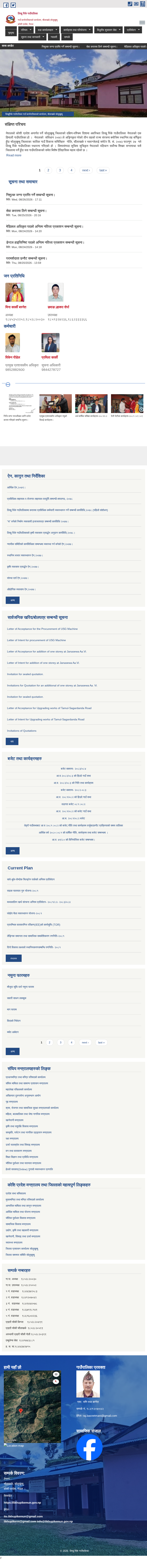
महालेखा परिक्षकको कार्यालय (19, 1089)
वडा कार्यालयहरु (44, 30)
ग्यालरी (54, 37)
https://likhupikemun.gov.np (22, 1502)
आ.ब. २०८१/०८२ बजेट (73, 818)
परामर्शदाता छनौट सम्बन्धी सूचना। (26, 258)
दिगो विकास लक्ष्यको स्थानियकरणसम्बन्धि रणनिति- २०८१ (34, 947)
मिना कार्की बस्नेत (15, 307)
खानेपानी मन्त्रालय (14, 1120)
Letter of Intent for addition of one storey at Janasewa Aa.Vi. (43, 662)
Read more (13, 155)
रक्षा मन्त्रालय (12, 1138)
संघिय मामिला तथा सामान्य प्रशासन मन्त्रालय (27, 1083)
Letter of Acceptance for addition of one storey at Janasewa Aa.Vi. (47, 651)
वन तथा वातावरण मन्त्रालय (19, 1150)
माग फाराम (12, 1009)
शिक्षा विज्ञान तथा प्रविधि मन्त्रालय (22, 1156)
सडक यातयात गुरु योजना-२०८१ (22, 890)
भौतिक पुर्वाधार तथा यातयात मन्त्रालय (23, 1163)
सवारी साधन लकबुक (16, 998)
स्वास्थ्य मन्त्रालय (14, 1242)
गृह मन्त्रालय (12, 1101)
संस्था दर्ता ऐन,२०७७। (18, 578)
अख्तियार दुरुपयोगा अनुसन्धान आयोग (23, 1095)
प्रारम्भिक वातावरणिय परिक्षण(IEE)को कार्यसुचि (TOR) (33, 924)
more (14, 958)
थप (12, 741)
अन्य (13, 600)
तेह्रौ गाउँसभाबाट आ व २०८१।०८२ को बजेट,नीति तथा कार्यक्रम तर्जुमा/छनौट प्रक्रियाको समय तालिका (73, 825)
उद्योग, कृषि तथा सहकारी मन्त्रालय (22, 1230)
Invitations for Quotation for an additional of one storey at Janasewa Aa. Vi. (52, 685)
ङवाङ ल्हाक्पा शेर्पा (58, 307)
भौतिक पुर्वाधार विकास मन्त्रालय (20, 1217)
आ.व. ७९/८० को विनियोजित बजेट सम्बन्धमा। (73, 839)
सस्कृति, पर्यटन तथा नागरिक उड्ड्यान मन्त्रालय (28, 1132)
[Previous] (6, 409)
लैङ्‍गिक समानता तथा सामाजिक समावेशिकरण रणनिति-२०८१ (35, 935)
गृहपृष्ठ (11, 32)
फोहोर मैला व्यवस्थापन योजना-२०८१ (24, 913)
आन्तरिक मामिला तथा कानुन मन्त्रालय (23, 1205)
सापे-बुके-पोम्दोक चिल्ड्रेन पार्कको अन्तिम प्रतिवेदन (31, 879)
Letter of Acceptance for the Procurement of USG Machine (42, 628)
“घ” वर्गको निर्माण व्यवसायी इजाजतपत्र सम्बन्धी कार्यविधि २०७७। (38, 521)
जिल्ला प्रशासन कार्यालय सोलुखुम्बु (22, 1248)
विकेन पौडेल (12, 357)
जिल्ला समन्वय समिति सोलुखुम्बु (20, 1254)
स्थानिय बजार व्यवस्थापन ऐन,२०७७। (25, 555)
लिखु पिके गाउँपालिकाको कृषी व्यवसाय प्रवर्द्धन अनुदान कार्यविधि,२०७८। (41, 532)
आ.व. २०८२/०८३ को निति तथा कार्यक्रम (73, 782)
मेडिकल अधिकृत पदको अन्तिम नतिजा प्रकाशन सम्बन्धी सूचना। (45, 226)
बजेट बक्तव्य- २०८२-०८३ (73, 790)
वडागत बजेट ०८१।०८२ (73, 804)
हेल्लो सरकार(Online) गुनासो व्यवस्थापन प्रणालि (29, 1169)
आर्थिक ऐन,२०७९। (16, 487)
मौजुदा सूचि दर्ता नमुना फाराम (20, 986)
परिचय (22, 30)
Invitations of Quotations (21, 730)
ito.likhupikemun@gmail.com (23, 1516)
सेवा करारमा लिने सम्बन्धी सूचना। (87, 46)
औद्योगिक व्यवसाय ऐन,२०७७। (21, 589)
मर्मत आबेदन (13, 1032)
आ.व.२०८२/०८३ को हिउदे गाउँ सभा (73, 775)
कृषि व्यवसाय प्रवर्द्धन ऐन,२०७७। (23, 566)
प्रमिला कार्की (50, 357)
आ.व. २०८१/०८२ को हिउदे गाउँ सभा (73, 797)
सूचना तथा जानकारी (29, 37)
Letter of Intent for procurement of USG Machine (36, 640)
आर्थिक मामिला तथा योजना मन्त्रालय (23, 1211)
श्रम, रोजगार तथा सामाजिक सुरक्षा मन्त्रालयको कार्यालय (32, 1107)
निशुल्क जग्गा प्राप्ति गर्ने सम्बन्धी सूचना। (46, 46)
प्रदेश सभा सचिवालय (16, 1193)
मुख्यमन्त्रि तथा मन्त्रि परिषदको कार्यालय (25, 1199)
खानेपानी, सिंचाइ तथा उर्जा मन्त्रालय (23, 1236)
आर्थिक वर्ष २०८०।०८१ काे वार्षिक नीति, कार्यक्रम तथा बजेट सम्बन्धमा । (73, 832)
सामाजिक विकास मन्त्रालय (18, 1224)
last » (103, 170)
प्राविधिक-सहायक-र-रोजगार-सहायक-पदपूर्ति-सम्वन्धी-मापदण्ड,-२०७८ (40, 498)
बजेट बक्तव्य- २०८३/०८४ (73, 768)
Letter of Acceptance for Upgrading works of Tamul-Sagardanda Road (49, 708)
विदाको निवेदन (13, 1020)
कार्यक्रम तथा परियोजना (74, 30)
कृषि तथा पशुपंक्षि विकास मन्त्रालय (22, 1126)
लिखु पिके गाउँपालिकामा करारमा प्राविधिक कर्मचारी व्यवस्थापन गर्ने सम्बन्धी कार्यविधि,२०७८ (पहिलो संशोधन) (57, 510)
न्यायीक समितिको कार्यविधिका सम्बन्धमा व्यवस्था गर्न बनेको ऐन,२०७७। (40, 544)
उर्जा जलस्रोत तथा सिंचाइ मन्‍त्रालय (23, 1144)
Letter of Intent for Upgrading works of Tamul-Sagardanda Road (45, 719)
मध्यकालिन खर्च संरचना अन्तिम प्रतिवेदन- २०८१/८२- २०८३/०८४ (39, 902)
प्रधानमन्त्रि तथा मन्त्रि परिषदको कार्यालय (26, 1077)
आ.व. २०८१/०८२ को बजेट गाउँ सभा (73, 811)
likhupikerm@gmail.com (20, 1521)
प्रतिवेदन (130, 30)
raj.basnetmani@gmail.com (100, 1415)
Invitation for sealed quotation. (25, 674)
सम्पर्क (67, 37)
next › (86, 170)
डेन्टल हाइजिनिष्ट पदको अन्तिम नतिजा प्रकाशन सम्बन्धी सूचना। (45, 242)
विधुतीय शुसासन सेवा (105, 30)
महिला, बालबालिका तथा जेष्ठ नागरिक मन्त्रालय (28, 1114)
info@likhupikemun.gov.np (55, 1521)
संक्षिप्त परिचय (15, 124)
